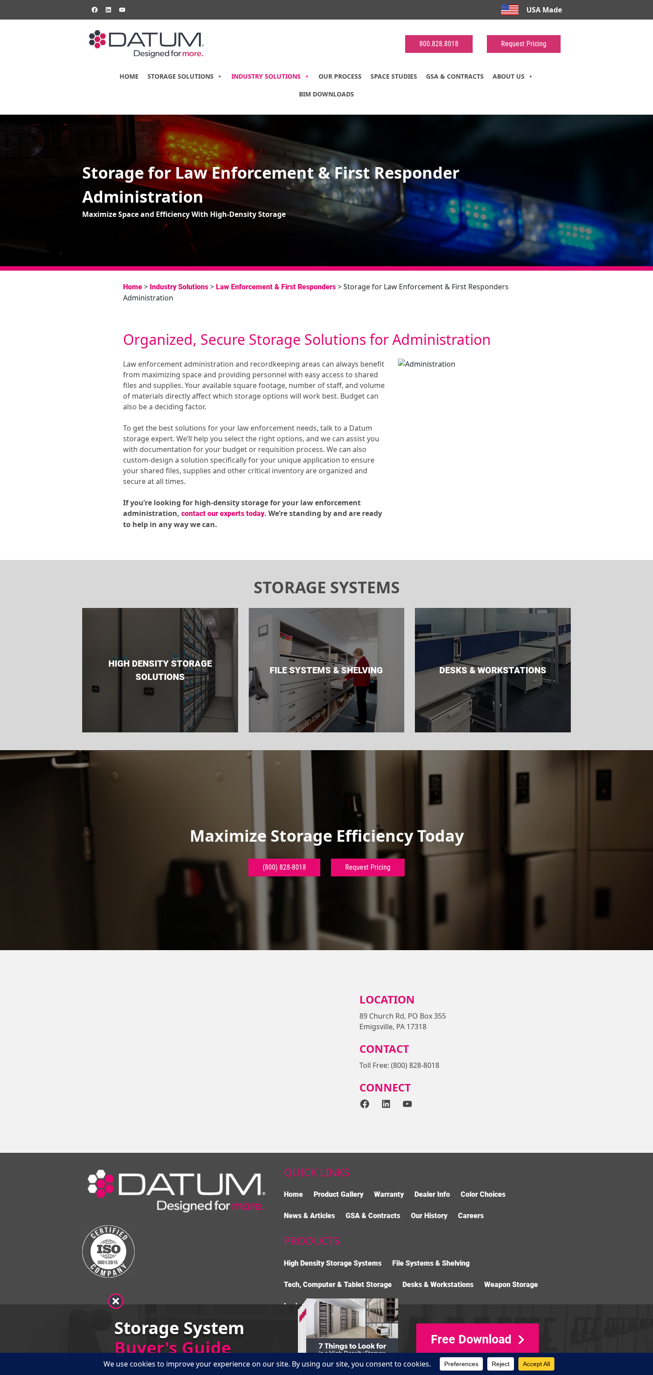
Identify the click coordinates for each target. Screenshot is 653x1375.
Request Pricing (523, 44)
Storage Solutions (180, 76)
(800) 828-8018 (284, 867)
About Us (509, 76)
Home (129, 76)
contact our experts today (222, 513)
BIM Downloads (326, 94)
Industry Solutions (266, 76)
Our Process (340, 76)
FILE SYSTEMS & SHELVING (326, 670)
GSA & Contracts (455, 76)
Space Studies (393, 76)
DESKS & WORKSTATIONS (492, 670)
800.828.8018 (438, 44)
